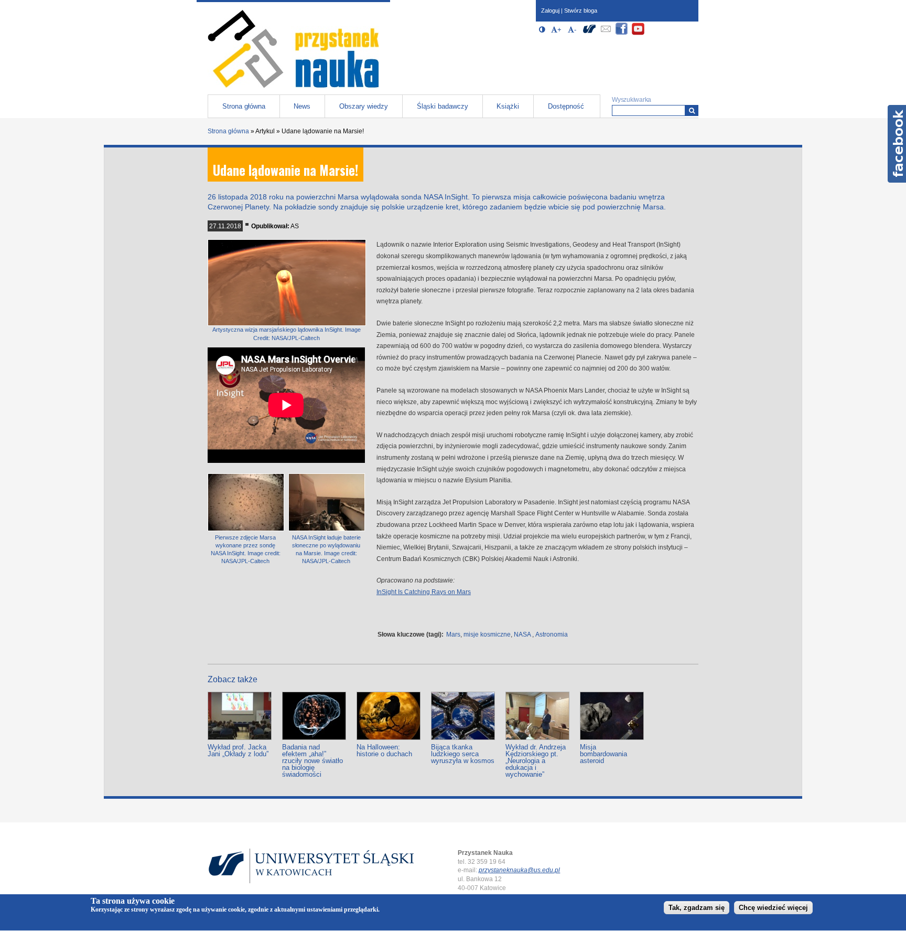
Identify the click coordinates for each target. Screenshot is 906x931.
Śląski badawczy (442, 106)
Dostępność (566, 106)
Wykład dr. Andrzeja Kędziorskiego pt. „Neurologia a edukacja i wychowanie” (535, 760)
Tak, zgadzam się (696, 908)
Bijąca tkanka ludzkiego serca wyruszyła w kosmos (462, 754)
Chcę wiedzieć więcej (773, 908)
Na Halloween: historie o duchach (384, 750)
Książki (508, 106)
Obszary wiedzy (363, 106)
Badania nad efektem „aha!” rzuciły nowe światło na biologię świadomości (312, 760)
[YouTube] (638, 33)
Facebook (897, 144)
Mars (453, 634)
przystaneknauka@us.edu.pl (519, 870)
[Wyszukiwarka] (691, 110)
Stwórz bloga (580, 10)
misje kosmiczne (487, 634)
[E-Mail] (605, 33)
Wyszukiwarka (631, 99)
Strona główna (243, 106)
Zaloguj (550, 10)
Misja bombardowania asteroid (603, 754)
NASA (522, 634)
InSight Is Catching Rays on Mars (423, 592)
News (302, 106)
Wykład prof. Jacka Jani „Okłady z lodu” (238, 750)
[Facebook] (622, 33)
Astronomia (551, 634)
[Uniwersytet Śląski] (589, 33)
